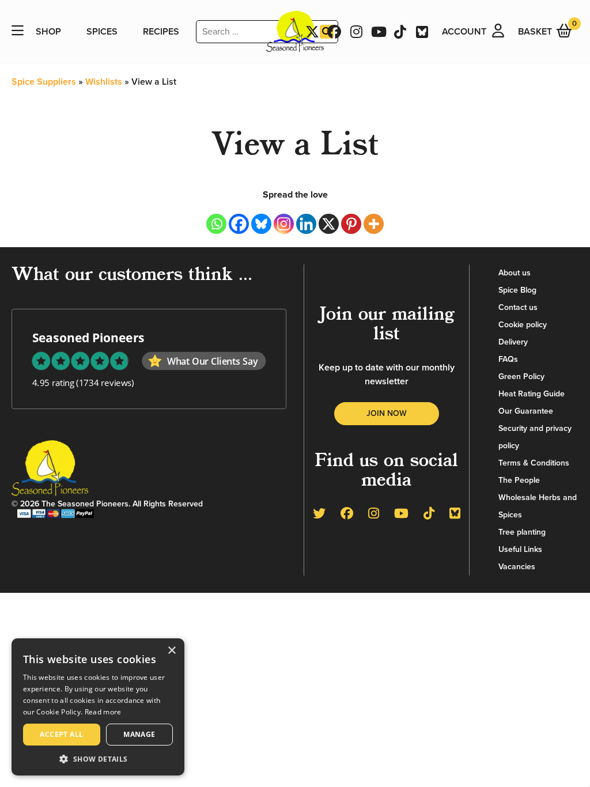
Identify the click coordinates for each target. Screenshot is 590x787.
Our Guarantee (525, 411)
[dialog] (98, 706)
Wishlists (103, 82)
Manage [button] (139, 734)
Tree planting (522, 532)
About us (514, 273)
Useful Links (520, 549)
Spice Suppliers (44, 82)
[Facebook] (239, 224)
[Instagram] (284, 224)
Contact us (518, 307)
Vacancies (516, 567)
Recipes (161, 31)
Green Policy (521, 376)
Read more (103, 712)
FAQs (508, 359)
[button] (98, 758)
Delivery (513, 342)
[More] (374, 224)
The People (519, 480)
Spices (102, 31)
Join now (386, 413)
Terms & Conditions (533, 463)
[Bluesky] (261, 224)
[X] (329, 224)
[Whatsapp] (216, 224)
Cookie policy (522, 325)
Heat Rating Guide (531, 394)
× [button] (171, 650)
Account (464, 31)
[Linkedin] (306, 224)
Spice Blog (517, 290)
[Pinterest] (351, 224)
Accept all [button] (61, 734)
